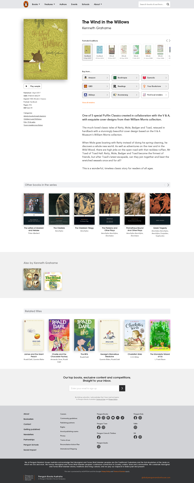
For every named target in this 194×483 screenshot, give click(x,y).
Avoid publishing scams (69, 431)
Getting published (32, 429)
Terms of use (65, 440)
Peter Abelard (33, 233)
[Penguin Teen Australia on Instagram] (103, 427)
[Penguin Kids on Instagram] (140, 417)
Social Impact (30, 450)
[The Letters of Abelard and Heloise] (34, 209)
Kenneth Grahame (96, 28)
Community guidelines (68, 418)
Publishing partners (67, 422)
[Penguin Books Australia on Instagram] (103, 417)
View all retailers (88, 102)
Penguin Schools (31, 445)
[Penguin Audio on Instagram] (98, 446)
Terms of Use (100, 399)
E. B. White (135, 357)
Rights (62, 427)
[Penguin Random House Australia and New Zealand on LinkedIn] (117, 417)
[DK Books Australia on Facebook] (135, 437)
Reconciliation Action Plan (70, 444)
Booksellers (28, 419)
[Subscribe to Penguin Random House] (122, 388)
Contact (27, 424)
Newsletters (29, 434)
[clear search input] (168, 4)
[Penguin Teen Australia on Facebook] (98, 427)
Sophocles (160, 235)
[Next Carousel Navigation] (168, 185)
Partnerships (29, 439)
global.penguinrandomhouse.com (156, 477)
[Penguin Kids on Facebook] (135, 417)
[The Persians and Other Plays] (109, 209)
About (26, 414)
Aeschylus (59, 230)
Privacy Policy (113, 399)
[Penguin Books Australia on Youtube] (113, 417)
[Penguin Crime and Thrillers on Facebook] (98, 437)
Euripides (164, 233)
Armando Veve (56, 359)
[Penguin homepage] (26, 4)
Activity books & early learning (35, 116)
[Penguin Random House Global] (31, 477)
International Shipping (68, 449)
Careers (63, 414)
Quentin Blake (38, 359)
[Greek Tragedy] (160, 209)
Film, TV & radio (29, 122)
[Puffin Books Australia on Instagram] (135, 427)
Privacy (62, 435)
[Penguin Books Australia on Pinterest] (108, 417)
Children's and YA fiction (33, 119)
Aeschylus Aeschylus (109, 233)
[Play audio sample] (26, 86)
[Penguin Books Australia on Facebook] (98, 417)
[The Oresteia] (59, 209)
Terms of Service (119, 471)
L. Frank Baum (160, 359)
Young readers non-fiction (33, 125)
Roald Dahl (28, 359)
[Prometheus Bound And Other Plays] (135, 209)
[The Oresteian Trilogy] (84, 209)
